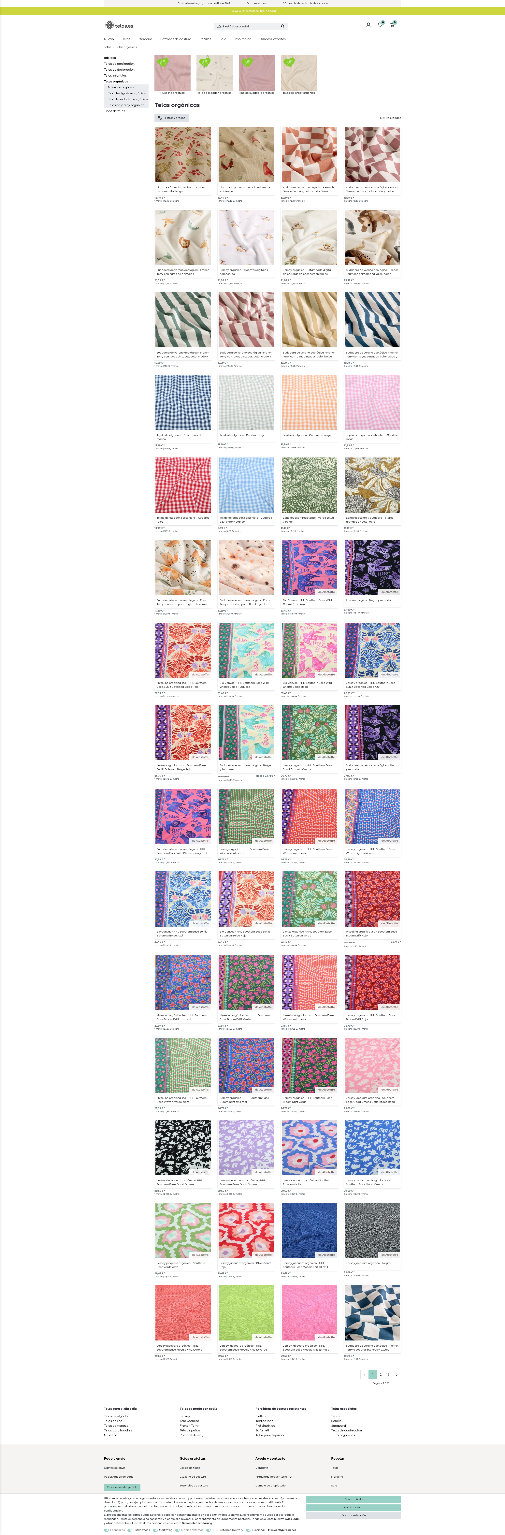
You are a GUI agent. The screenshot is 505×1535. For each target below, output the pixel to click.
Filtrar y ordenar (175, 118)
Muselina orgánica (121, 87)
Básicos (110, 57)
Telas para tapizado (270, 1435)
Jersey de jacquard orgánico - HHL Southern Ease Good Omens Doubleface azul (369, 1182)
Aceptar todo (354, 1499)
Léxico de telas (190, 1468)
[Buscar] (283, 26)
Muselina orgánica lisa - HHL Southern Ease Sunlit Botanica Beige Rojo (182, 685)
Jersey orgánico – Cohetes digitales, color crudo (244, 272)
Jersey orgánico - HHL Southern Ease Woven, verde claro (244, 851)
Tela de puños (190, 1430)
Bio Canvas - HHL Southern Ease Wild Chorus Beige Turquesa (244, 685)
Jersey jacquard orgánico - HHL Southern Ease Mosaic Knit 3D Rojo (179, 1347)
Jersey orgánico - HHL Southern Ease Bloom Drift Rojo (370, 1017)
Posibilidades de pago (119, 1476)
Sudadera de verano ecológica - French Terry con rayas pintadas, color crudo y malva (246, 354)
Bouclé (336, 1421)
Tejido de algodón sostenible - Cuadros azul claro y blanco (246, 519)
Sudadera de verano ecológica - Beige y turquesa (245, 767)
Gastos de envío (114, 1468)
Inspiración (243, 39)
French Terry (189, 1425)
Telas (126, 39)
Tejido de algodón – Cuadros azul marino (179, 437)
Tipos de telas (114, 111)
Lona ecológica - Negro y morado (368, 600)
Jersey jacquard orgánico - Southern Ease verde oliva (181, 1265)
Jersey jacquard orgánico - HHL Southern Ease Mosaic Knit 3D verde (243, 1347)
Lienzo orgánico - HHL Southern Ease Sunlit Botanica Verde (307, 933)
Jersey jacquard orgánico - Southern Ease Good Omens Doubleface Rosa (370, 1100)
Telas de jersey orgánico (126, 105)
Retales (205, 39)
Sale (223, 39)
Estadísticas (142, 1530)
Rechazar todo (353, 1507)
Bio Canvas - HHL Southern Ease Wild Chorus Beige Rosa (307, 685)
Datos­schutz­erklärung (197, 1523)
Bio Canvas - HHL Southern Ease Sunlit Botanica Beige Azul (182, 933)
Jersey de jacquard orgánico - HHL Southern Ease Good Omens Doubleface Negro (180, 1182)
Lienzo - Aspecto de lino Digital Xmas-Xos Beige (245, 189)
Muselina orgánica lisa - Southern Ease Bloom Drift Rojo (371, 933)
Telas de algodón (116, 1416)
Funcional (258, 1530)
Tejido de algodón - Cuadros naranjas (307, 435)
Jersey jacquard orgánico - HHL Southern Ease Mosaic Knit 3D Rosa (306, 1347)
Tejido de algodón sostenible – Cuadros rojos (183, 519)
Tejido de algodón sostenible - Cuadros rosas (372, 437)
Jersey (185, 1416)
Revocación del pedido (122, 1487)
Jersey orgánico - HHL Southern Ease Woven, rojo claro (307, 851)
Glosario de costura (193, 1476)
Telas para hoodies (118, 1430)
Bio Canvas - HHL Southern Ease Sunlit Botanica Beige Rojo (245, 933)
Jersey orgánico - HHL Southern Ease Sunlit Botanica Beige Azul (370, 685)
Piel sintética (265, 1425)
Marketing (165, 1530)
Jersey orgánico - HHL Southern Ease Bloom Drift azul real (244, 1100)
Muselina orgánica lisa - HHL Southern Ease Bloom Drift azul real (182, 1017)
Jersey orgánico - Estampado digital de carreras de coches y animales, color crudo (307, 272)
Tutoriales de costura (194, 1485)
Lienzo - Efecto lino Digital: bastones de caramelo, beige (181, 189)
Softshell (262, 1430)
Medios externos (192, 1530)
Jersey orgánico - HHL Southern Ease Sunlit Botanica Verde (307, 767)
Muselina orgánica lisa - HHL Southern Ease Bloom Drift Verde (245, 1017)
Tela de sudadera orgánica (128, 99)
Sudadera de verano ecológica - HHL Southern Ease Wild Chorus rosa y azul (182, 851)
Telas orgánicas (116, 81)
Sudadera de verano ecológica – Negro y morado (372, 767)
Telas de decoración (119, 69)
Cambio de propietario (270, 1485)
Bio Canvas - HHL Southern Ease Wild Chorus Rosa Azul (307, 602)
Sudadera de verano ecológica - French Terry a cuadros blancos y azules (372, 1347)
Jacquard (338, 1425)
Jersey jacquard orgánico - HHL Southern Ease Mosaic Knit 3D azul (305, 1265)
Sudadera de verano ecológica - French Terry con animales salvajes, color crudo (372, 272)
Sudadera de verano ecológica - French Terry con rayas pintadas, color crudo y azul (372, 354)
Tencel (336, 1416)
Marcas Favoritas (272, 39)
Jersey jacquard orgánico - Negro (368, 1263)
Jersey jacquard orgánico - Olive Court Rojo (245, 1265)
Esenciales (117, 1530)
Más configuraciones (282, 1530)
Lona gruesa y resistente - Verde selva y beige (308, 519)
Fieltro (260, 1416)
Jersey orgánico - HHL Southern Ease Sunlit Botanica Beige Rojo (181, 767)
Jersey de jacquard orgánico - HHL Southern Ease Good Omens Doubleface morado (243, 1182)
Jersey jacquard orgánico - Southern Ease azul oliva (307, 1182)
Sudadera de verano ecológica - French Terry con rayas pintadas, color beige (309, 354)
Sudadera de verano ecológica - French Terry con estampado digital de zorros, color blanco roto (183, 602)
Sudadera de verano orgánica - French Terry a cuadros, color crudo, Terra (308, 189)
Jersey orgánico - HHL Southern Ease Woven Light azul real (370, 851)
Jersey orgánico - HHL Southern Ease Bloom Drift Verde (307, 1100)
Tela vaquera (189, 1421)
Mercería (145, 39)
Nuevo (109, 39)
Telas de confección (119, 63)
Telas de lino (113, 1421)
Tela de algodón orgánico (127, 93)
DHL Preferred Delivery (227, 1530)
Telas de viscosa (116, 1425)
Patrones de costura (175, 39)
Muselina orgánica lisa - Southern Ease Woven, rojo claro (308, 1017)
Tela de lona (264, 1421)
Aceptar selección (353, 1515)
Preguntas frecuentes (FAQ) (274, 1476)
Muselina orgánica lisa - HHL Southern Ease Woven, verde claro (182, 1100)
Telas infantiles (115, 75)
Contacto (261, 1468)
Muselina (110, 1435)
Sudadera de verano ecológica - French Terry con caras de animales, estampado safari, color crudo (183, 272)
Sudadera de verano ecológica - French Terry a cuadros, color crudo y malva (372, 189)
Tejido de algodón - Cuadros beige (243, 435)
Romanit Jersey (191, 1435)
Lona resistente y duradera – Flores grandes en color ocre (369, 519)
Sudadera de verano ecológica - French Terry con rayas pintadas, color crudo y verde (183, 354)
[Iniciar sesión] (368, 25)
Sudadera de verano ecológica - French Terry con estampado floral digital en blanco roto (246, 602)
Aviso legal (292, 1519)
